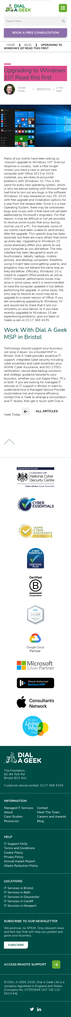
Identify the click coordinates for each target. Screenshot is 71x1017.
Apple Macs (50, 378)
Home (11, 45)
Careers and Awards (51, 816)
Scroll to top (9, 442)
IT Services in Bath (17, 892)
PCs (62, 378)
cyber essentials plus (47, 363)
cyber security (40, 360)
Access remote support (25, 964)
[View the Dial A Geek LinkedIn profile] (39, 1009)
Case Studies (13, 816)
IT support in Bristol (33, 386)
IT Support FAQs (16, 844)
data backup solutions (46, 371)
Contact (42, 808)
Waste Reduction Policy (21, 866)
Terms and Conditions (19, 848)
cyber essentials (15, 363)
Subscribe (16, 945)
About (8, 812)
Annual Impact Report (19, 861)
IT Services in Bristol (18, 888)
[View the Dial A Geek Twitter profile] (32, 1009)
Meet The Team (48, 812)
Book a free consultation (35, 33)
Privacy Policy (13, 857)
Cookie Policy (13, 852)
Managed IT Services (18, 808)
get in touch (39, 401)
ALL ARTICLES (47, 411)
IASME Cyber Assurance (21, 367)
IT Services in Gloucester (21, 897)
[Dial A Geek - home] (17, 8)
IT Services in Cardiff (18, 901)
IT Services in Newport (20, 906)
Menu (63, 8)
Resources (11, 821)
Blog (28, 45)
